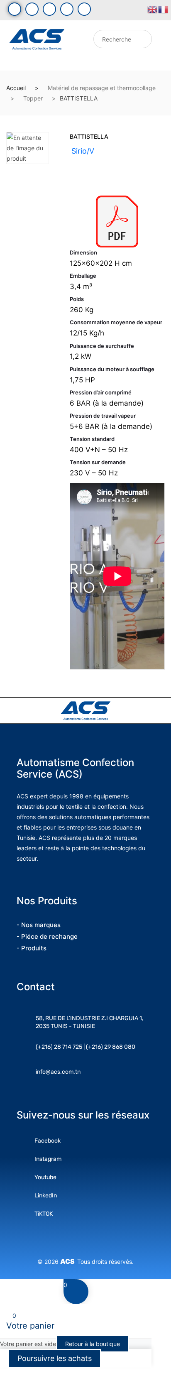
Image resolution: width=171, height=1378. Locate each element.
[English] (152, 8)
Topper (33, 98)
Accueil (16, 87)
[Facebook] (14, 9)
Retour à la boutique (92, 1343)
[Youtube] (32, 9)
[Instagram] (49, 9)
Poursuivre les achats (54, 1358)
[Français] (163, 8)
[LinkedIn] (66, 9)
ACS (68, 1261)
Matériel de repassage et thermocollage (102, 87)
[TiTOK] (84, 9)
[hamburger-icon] (78, 41)
